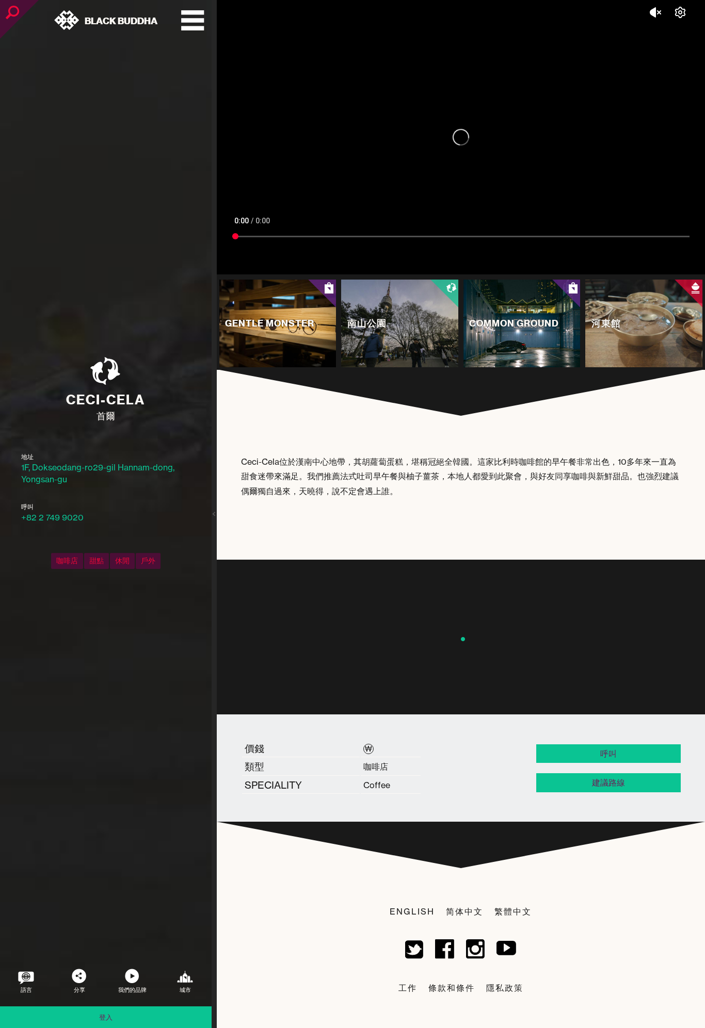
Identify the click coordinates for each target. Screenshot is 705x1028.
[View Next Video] (598, 265)
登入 (106, 1017)
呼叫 (608, 753)
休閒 (122, 560)
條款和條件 (451, 988)
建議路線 (608, 782)
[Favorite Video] (554, 265)
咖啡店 (67, 560)
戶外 (148, 560)
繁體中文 (513, 911)
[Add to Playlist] (577, 265)
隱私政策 (504, 988)
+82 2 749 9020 (52, 517)
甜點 (96, 560)
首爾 (106, 415)
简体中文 (464, 911)
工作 (407, 988)
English (412, 911)
